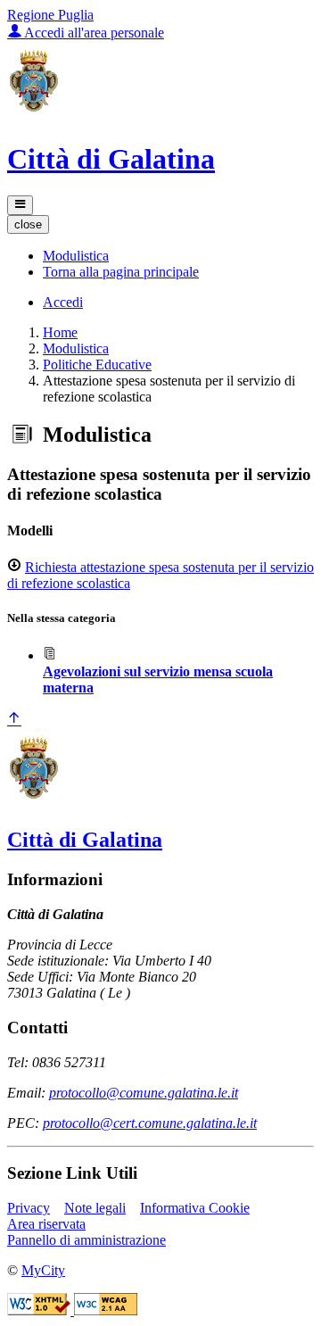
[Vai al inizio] (14, 719)
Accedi (63, 302)
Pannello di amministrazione (86, 1239)
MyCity (43, 1270)
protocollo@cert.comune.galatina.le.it (150, 1123)
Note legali (95, 1207)
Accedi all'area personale (92, 32)
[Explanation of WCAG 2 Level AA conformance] (105, 1310)
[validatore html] (40, 1310)
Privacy (28, 1207)
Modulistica (76, 348)
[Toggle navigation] (20, 205)
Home (60, 332)
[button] (76, 255)
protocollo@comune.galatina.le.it (143, 1092)
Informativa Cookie (195, 1207)
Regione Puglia (50, 14)
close (28, 224)
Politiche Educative (97, 364)
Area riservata (46, 1223)
